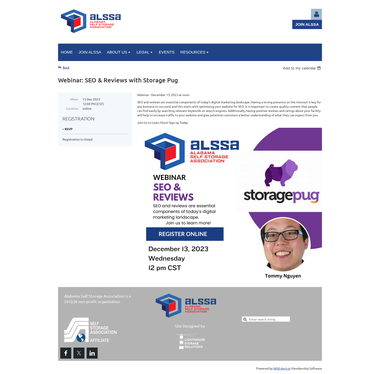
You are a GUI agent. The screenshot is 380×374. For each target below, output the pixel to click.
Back (66, 67)
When (74, 99)
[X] (78, 353)
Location (72, 108)
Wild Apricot (282, 368)
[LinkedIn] (92, 353)
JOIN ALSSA (307, 24)
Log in (316, 14)
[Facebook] (65, 353)
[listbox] (302, 68)
